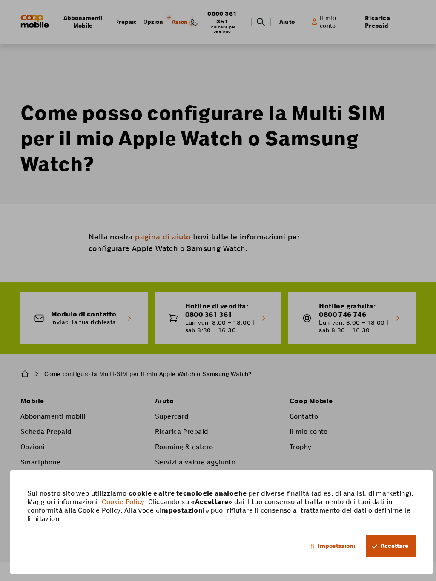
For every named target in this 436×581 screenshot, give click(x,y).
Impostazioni (336, 545)
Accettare (394, 545)
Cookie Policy (123, 501)
